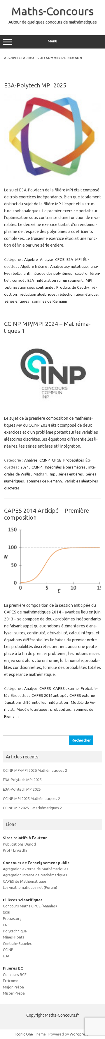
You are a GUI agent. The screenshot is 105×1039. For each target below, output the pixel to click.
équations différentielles (25, 702)
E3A (69, 259)
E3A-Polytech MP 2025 (22, 789)
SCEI (6, 912)
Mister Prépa (14, 993)
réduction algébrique (37, 294)
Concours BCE (15, 974)
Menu (52, 41)
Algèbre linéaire (33, 266)
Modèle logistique (32, 709)
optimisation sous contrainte (29, 287)
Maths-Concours (52, 11)
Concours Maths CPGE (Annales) (30, 906)
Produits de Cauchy (72, 287)
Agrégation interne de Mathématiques (35, 875)
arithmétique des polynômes (48, 273)
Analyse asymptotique (69, 266)
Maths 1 (40, 474)
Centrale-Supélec (17, 943)
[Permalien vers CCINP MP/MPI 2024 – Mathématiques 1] (52, 405)
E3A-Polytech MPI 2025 (35, 85)
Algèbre (31, 259)
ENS (6, 925)
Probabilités (73, 460)
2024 (24, 467)
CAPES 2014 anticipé (49, 695)
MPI (78, 259)
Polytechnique (15, 931)
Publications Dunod (19, 844)
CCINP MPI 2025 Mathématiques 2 (31, 798)
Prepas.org (12, 918)
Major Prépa (13, 987)
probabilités (60, 709)
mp (52, 474)
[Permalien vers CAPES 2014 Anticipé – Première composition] (52, 592)
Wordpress (79, 1034)
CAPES (45, 688)
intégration (58, 702)
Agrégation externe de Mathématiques (35, 869)
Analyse (46, 259)
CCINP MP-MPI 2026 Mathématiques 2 (35, 770)
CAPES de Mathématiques (25, 881)
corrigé (18, 280)
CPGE (59, 259)
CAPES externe (66, 688)
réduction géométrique (78, 294)
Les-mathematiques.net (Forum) (30, 887)
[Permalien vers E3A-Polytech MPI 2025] (52, 177)
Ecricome (10, 981)
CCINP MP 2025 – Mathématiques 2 (32, 808)
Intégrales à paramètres (65, 467)
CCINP (44, 460)
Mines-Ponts (13, 937)
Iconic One (24, 1034)
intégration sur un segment (60, 280)
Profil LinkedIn (15, 850)
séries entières (17, 301)
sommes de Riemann (49, 301)
